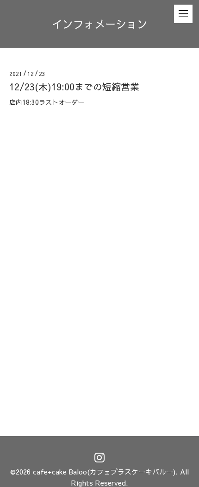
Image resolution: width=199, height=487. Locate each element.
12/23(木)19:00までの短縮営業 (74, 86)
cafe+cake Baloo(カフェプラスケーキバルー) (104, 471)
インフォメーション (100, 23)
